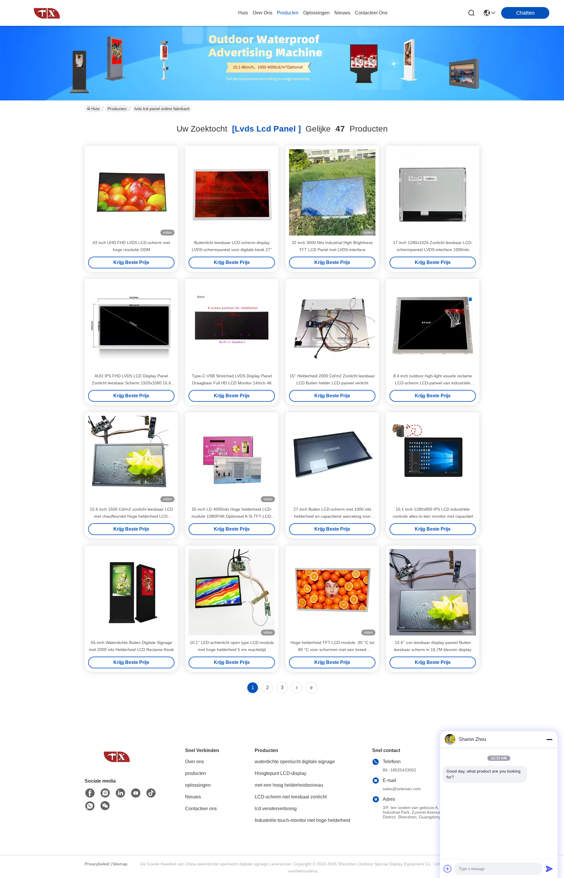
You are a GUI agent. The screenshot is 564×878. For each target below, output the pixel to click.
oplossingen (316, 12)
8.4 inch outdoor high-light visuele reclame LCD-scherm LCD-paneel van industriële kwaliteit (432, 383)
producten (287, 12)
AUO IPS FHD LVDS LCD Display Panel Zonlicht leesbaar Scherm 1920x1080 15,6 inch (131, 383)
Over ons (194, 761)
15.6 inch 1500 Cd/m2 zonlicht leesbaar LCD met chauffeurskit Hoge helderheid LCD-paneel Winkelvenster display (131, 516)
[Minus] (549, 739)
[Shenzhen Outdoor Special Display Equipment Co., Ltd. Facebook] (90, 793)
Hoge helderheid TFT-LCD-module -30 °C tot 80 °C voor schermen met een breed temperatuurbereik (332, 649)
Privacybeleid (97, 864)
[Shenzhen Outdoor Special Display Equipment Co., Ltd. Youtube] (135, 793)
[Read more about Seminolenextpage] (296, 687)
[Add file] (448, 868)
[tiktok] (151, 793)
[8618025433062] (90, 806)
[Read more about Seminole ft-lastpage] (311, 687)
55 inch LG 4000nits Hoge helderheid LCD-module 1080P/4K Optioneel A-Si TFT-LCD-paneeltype (232, 516)
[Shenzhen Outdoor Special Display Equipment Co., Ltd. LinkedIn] (120, 793)
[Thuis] (117, 763)
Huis (243, 12)
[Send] (549, 868)
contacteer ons (371, 12)
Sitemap (119, 864)
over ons (262, 12)
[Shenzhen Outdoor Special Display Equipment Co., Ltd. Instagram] (105, 793)
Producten (117, 108)
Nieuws (193, 796)
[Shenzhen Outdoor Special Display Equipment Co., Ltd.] (47, 13)
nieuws (342, 12)
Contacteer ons (201, 808)
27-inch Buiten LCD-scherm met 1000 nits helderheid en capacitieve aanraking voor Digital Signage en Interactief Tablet (332, 516)
